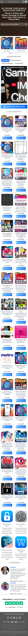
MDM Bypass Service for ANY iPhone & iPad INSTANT (7, 419)
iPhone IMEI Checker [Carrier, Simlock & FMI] (7, 130)
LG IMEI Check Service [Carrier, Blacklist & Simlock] (20, 419)
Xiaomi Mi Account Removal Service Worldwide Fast (7, 208)
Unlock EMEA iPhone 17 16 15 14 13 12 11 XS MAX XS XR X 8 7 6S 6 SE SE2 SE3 (7, 446)
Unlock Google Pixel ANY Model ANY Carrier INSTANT (7, 234)
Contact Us (17, 628)
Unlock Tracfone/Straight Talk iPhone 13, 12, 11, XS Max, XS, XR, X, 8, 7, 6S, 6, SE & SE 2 (20, 314)
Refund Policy (6, 627)
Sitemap (23, 627)
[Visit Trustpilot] (14, 603)
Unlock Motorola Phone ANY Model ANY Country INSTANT (20, 183)
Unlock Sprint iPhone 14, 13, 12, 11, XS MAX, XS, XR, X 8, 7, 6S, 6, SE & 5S (20, 262)
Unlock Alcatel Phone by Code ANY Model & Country (20, 497)
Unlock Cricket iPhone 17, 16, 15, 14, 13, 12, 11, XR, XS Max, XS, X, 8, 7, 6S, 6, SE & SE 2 (20, 394)
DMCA (19, 627)
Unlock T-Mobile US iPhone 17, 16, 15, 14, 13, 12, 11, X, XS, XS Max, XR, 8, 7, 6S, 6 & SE (21, 209)
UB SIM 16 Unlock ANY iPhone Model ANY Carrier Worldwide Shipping (20, 235)
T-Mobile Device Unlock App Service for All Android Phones (21, 341)
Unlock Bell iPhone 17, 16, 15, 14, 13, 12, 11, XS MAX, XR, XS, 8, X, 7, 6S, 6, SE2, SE (21, 446)
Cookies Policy (14, 627)
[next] (26, 45)
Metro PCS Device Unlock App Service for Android (7, 367)
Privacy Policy (10, 625)
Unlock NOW (7, 137)
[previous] (1, 45)
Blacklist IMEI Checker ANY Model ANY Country (20, 367)
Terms (16, 625)
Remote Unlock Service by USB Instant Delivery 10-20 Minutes (7, 313)
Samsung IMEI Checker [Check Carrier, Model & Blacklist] (7, 156)
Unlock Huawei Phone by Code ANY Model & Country (7, 471)
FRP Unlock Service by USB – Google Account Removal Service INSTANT (20, 157)
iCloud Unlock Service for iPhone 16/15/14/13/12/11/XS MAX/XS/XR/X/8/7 (7, 288)
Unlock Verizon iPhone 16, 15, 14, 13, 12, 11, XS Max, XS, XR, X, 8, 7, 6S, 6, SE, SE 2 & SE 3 (20, 288)
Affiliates (11, 628)
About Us (4, 625)
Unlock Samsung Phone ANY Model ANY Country (21, 130)
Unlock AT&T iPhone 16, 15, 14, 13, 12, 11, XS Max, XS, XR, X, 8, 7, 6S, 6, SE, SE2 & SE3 (7, 183)
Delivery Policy (22, 625)
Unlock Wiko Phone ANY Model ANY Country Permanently (7, 341)
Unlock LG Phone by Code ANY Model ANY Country (7, 261)
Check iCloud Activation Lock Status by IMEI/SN (7, 393)
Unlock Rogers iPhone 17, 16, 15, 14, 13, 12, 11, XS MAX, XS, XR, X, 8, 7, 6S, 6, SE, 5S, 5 (20, 472)
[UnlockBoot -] (14, 2)
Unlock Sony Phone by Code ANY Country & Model (7, 497)
